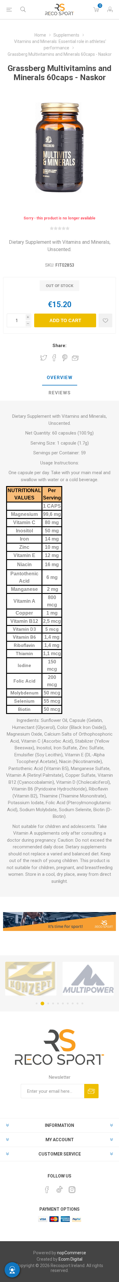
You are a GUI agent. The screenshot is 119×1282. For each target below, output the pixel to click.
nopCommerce (71, 1252)
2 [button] (41, 1003)
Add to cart (65, 320)
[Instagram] (72, 1190)
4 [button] (53, 1003)
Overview (60, 377)
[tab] (59, 377)
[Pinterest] (47, 1190)
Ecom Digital (70, 1259)
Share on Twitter (43, 357)
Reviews (60, 393)
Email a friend (75, 357)
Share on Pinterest (65, 357)
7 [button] (68, 1003)
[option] (66, 979)
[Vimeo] (59, 1188)
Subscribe (91, 1091)
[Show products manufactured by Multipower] (66, 979)
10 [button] (82, 1003)
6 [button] (63, 1003)
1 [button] (37, 1003)
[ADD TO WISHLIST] (105, 320)
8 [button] (73, 1003)
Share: (59, 345)
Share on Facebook (54, 357)
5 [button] (58, 1003)
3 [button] (47, 1003)
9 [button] (77, 1003)
